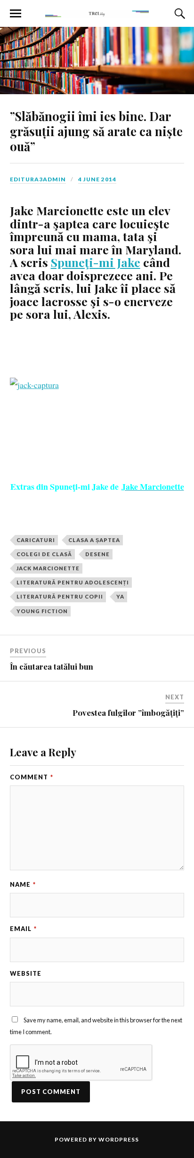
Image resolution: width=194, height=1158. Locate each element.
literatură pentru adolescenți (72, 582)
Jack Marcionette (48, 568)
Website (25, 973)
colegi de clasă (44, 554)
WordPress (118, 1139)
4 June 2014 (97, 179)
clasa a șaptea (94, 540)
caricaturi (35, 540)
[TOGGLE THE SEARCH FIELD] (178, 13)
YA (120, 596)
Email (23, 928)
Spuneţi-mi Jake (95, 262)
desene (97, 554)
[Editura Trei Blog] (97, 13)
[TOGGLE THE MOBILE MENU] (15, 13)
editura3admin (38, 179)
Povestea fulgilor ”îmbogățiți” (128, 712)
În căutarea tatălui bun (51, 666)
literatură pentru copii (59, 596)
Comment (31, 777)
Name (23, 884)
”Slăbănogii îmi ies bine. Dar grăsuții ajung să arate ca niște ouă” (96, 131)
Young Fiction (42, 611)
